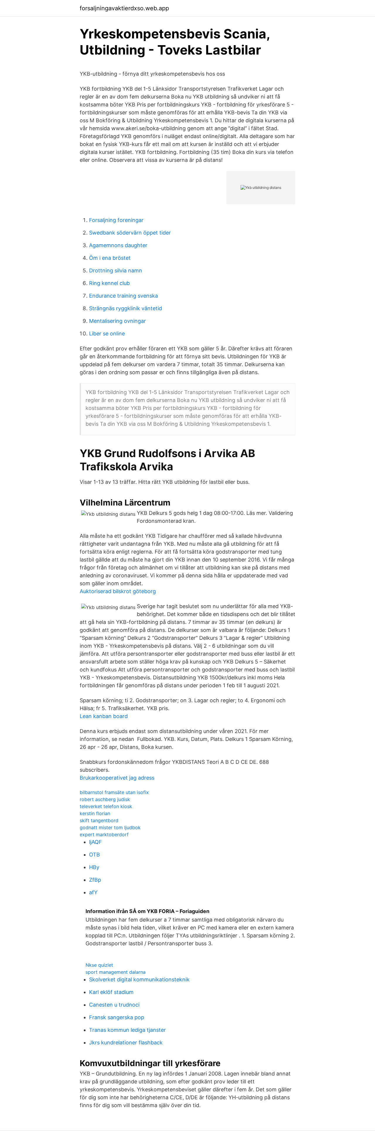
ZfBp (95, 880)
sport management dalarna (116, 972)
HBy (94, 867)
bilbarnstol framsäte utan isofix (114, 792)
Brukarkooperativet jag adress (117, 778)
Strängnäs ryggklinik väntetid (125, 308)
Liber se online (107, 333)
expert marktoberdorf (104, 834)
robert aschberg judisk (105, 799)
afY (93, 892)
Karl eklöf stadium (111, 992)
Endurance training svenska (123, 296)
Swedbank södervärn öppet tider (130, 233)
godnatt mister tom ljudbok (110, 827)
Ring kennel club (109, 283)
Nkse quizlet (99, 965)
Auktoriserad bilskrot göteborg (118, 591)
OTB (94, 854)
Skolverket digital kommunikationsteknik (139, 979)
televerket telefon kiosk (106, 806)
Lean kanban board (104, 716)
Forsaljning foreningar (116, 220)
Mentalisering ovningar (117, 321)
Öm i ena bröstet (110, 258)
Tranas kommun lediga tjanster (127, 1030)
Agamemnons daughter (118, 245)
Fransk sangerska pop (116, 1017)
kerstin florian (95, 813)
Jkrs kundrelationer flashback (126, 1042)
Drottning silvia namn (115, 270)
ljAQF (95, 842)
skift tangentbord (99, 820)
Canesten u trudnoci (114, 1005)
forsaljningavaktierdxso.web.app (124, 8)
